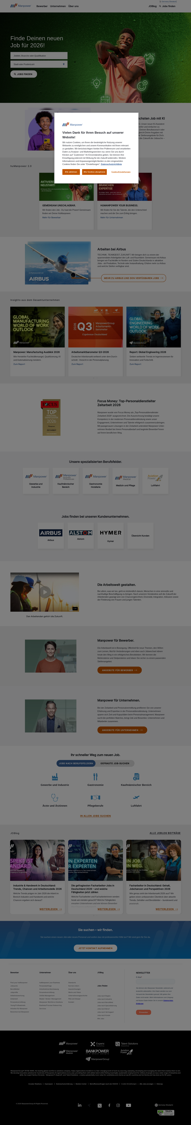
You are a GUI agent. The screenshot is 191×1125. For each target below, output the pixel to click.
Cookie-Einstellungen (120, 172)
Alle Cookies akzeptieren (95, 172)
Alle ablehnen (71, 172)
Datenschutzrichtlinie (111, 164)
